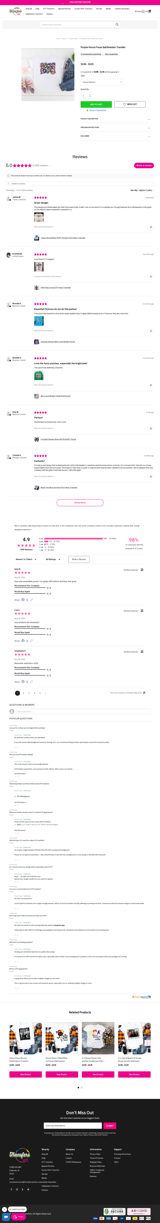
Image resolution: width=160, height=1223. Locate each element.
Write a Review (79, 559)
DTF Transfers (47, 1162)
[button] (116, 72)
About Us (69, 1154)
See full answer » (20, 774)
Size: (83, 75)
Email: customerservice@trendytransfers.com (25, 1180)
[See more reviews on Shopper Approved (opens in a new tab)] (31, 600)
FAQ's (116, 1162)
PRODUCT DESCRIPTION (115, 119)
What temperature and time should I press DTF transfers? (29, 784)
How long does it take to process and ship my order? (28, 916)
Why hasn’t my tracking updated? (21, 942)
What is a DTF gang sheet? (18, 969)
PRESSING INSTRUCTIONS (115, 127)
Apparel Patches (48, 1166)
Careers (69, 1158)
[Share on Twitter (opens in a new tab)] (27, 600)
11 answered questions (91, 54)
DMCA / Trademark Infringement (97, 1171)
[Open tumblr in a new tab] (23, 1189)
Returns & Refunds (97, 1166)
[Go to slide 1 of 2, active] (78, 1087)
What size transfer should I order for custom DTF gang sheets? (31, 812)
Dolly (44, 1158)
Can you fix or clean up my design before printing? (27, 728)
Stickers (45, 1190)
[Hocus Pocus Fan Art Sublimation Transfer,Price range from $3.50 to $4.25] (25, 1038)
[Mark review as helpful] (151, 227)
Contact (117, 1158)
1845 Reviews (29, 549)
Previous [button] (30, 2)
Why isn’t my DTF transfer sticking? (21, 754)
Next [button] (129, 2)
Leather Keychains (49, 1182)
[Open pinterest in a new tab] (28, 1189)
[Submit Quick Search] (117, 24)
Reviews (93, 1176)
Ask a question (111, 54)
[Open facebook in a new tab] (11, 1189)
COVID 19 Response (73, 1162)
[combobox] (80, 24)
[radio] (80, 538)
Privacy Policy (95, 1154)
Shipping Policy (96, 1162)
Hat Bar (45, 1174)
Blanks (44, 1178)
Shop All (45, 1154)
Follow (11, 730)
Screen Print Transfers (50, 1170)
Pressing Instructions (122, 1154)
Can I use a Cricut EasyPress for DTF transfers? (25, 889)
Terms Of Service (96, 1158)
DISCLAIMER (115, 136)
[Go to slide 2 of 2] (81, 1087)
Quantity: (85, 89)
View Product (25, 1074)
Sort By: (134, 190)
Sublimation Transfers (50, 1186)
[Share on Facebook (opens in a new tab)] (23, 600)
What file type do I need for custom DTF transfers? (27, 840)
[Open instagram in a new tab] (17, 1189)
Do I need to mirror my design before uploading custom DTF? (31, 867)
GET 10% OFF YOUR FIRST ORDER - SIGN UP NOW (80, 2)
